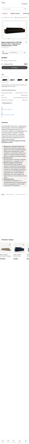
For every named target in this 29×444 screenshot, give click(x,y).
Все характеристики (7, 103)
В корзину (14, 67)
